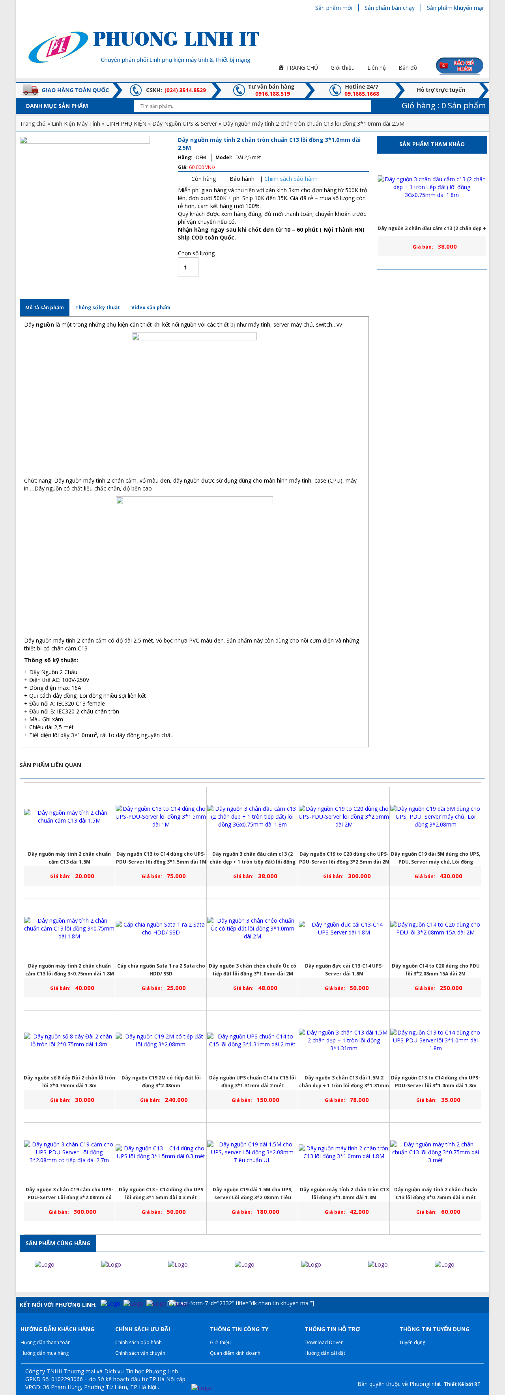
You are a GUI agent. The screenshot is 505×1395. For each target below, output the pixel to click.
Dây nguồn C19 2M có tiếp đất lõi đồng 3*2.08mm (161, 1081)
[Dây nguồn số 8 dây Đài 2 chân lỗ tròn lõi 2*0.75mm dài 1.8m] (69, 1040)
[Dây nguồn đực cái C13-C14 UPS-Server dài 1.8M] (344, 928)
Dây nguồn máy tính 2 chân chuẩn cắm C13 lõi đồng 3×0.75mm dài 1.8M (69, 969)
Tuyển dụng (412, 1342)
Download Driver (324, 1342)
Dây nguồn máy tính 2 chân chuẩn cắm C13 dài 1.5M (69, 858)
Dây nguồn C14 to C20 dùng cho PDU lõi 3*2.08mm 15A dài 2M (436, 969)
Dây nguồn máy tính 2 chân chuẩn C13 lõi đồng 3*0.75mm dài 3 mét (435, 1193)
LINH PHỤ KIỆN (126, 123)
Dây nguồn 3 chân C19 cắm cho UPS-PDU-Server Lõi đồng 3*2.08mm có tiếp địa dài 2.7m (69, 1194)
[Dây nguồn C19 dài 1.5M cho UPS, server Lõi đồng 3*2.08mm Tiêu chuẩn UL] (252, 1152)
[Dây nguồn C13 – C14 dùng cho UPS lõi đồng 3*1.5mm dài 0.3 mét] (161, 1152)
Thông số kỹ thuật (97, 307)
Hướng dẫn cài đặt (325, 1353)
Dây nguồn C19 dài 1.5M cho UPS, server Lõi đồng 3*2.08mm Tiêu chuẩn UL (252, 1194)
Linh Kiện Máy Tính (76, 123)
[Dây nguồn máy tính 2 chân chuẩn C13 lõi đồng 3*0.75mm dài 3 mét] (435, 1152)
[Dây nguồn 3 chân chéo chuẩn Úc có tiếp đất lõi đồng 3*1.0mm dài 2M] (252, 928)
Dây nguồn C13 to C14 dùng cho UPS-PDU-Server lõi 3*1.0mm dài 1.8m (435, 1081)
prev (23, 1280)
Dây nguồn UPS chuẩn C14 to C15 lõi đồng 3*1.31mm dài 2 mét (252, 1081)
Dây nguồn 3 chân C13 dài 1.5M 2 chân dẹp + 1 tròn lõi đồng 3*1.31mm (344, 1081)
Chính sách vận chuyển (140, 1353)
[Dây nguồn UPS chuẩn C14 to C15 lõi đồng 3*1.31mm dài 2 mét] (252, 1040)
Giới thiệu (220, 1342)
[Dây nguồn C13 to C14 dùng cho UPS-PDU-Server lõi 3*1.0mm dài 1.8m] (435, 1040)
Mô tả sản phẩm (44, 307)
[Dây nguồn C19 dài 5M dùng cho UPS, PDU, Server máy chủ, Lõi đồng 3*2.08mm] (435, 816)
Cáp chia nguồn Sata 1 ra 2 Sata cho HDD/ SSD (161, 969)
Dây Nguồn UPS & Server (184, 123)
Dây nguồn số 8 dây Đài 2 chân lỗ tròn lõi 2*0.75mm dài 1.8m (69, 1081)
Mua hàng (245, 267)
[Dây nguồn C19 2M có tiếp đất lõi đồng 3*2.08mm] (161, 1040)
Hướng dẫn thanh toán (46, 1342)
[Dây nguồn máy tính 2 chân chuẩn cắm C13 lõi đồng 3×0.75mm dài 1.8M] (69, 928)
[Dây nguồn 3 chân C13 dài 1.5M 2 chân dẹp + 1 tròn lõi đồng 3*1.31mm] (344, 1040)
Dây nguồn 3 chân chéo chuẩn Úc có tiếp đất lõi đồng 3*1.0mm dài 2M (252, 969)
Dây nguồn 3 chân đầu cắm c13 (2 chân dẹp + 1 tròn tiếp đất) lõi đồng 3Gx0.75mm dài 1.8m (432, 230)
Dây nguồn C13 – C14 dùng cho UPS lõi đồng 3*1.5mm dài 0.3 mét (161, 1193)
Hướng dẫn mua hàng (45, 1353)
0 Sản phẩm (443, 106)
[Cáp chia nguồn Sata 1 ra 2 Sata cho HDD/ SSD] (161, 928)
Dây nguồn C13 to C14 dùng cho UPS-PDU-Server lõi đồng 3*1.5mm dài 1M (161, 858)
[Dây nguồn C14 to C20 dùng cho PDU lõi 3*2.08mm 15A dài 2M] (435, 928)
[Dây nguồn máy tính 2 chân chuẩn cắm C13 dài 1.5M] (69, 816)
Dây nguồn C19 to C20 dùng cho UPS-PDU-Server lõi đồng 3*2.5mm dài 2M (344, 858)
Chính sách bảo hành (291, 178)
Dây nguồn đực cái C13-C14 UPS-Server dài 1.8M (344, 969)
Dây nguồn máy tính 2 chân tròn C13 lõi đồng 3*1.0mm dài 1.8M (344, 1193)
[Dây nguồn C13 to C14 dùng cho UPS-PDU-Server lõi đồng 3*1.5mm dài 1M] (161, 816)
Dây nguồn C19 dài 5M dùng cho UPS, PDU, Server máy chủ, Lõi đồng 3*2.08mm (435, 858)
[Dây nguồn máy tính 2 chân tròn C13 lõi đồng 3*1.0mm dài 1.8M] (344, 1152)
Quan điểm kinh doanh (235, 1353)
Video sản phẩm (150, 307)
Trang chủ (33, 123)
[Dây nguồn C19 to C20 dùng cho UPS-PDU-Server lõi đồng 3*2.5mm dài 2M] (344, 816)
